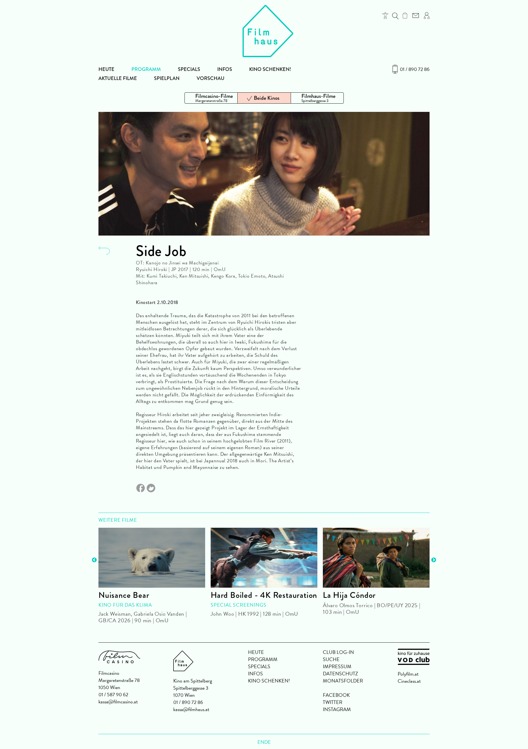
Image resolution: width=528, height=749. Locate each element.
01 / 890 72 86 (415, 69)
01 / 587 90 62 (113, 694)
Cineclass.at (409, 681)
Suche (331, 659)
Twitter (332, 702)
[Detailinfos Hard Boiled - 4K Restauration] (264, 558)
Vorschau (210, 78)
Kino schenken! (270, 69)
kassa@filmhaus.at (191, 709)
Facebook (336, 695)
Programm (146, 69)
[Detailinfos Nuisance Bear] (151, 558)
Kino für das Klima (125, 605)
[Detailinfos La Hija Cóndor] (376, 558)
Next (433, 560)
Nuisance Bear (123, 595)
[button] (385, 15)
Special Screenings (238, 605)
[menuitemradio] (211, 98)
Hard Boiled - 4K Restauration (264, 595)
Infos (224, 69)
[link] (405, 15)
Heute (106, 69)
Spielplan (167, 78)
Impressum (337, 666)
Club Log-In (338, 652)
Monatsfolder (343, 680)
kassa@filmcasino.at (118, 701)
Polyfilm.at (408, 674)
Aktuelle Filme (117, 78)
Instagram (337, 709)
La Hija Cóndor (349, 595)
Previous (94, 560)
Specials (189, 69)
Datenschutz (340, 673)
